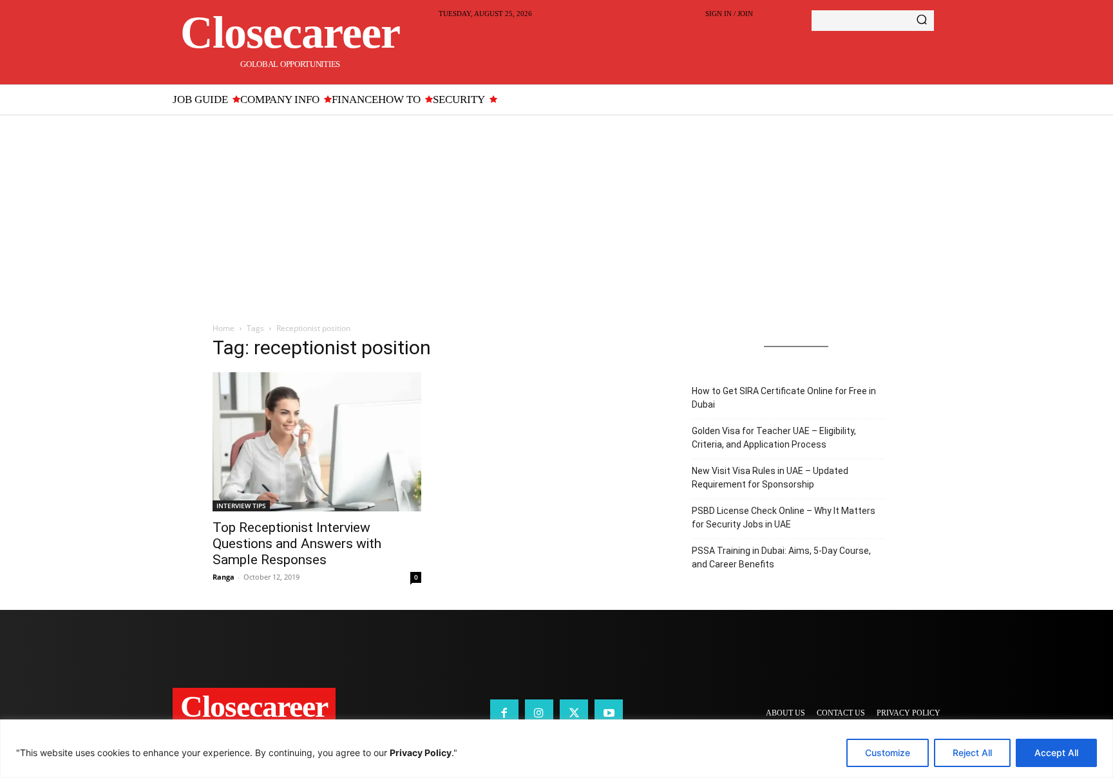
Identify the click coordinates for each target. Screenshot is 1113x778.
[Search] (921, 20)
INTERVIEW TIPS (241, 505)
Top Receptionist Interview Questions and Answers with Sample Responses (297, 543)
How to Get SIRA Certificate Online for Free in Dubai (784, 398)
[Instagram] (539, 713)
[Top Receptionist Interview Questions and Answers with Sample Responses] (317, 441)
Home (223, 328)
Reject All (972, 752)
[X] (574, 713)
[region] (556, 748)
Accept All (1056, 752)
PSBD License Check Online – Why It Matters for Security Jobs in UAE (783, 517)
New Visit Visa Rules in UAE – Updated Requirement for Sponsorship (770, 477)
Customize (887, 752)
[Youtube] (609, 713)
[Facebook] (504, 713)
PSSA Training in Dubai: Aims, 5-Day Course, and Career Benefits (781, 557)
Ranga (223, 577)
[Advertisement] (556, 212)
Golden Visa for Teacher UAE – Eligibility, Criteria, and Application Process (774, 438)
